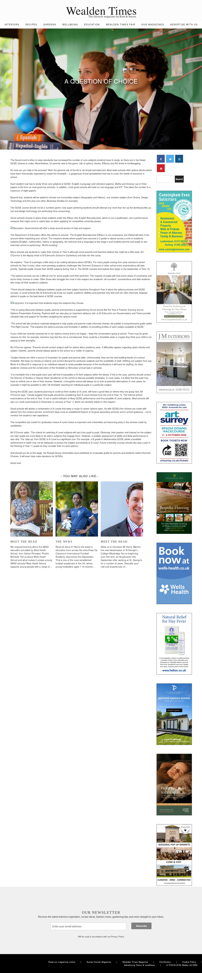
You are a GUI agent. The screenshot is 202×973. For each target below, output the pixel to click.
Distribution (165, 961)
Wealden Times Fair (120, 24)
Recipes (31, 24)
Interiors (11, 24)
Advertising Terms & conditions (139, 965)
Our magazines (152, 24)
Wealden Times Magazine (135, 961)
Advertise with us (184, 24)
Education (92, 24)
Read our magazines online (61, 961)
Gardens (49, 24)
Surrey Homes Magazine (99, 961)
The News (64, 541)
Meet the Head (23, 541)
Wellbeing (70, 24)
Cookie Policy (189, 961)
